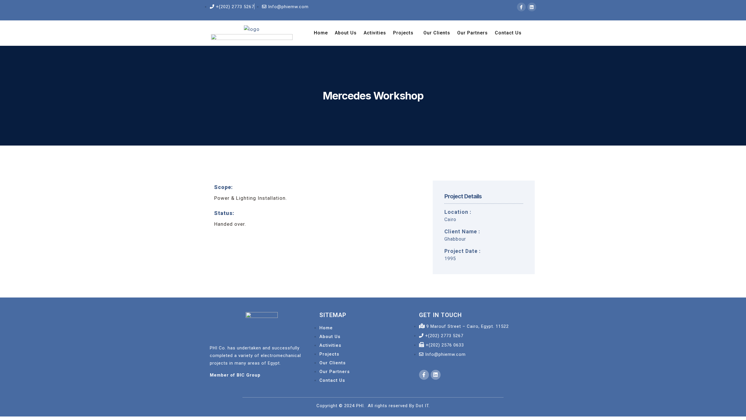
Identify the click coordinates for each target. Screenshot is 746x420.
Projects (403, 33)
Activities (375, 33)
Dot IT (422, 405)
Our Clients (436, 33)
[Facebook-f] (521, 7)
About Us (346, 33)
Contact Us (508, 33)
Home (321, 33)
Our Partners (472, 33)
